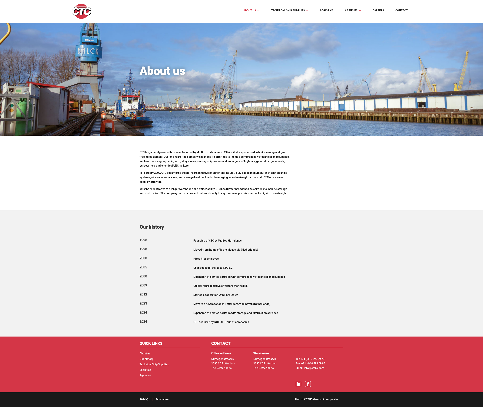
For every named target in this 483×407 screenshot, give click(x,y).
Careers (378, 10)
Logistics (327, 10)
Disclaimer (162, 399)
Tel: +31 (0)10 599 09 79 (310, 358)
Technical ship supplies (288, 10)
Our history (146, 358)
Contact (401, 10)
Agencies (351, 10)
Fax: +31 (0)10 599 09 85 (310, 363)
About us (249, 10)
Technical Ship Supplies (154, 364)
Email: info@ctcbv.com (310, 368)
